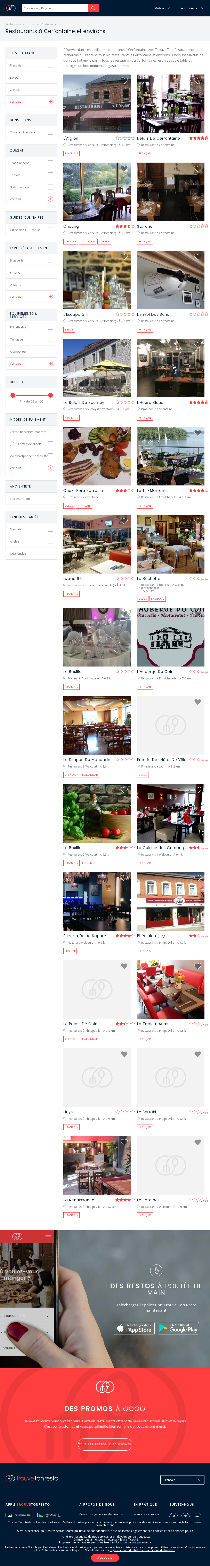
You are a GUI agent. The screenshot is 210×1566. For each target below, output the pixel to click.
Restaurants (13, 24)
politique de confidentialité (91, 1531)
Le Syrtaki (146, 1112)
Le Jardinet (148, 1200)
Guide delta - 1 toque (25, 230)
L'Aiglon (70, 138)
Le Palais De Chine (81, 1024)
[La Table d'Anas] (170, 989)
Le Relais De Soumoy (83, 403)
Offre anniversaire (22, 132)
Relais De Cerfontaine (158, 138)
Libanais (145, 951)
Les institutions (20, 499)
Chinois (15, 89)
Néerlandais (18, 553)
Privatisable (18, 327)
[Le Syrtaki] (170, 1077)
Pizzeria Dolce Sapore (84, 936)
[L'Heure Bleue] (170, 368)
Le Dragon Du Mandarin (86, 760)
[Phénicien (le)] (170, 901)
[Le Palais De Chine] (97, 989)
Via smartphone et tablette (29, 456)
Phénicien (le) (151, 936)
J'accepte (105, 1557)
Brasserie (17, 260)
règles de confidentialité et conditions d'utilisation (142, 1550)
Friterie (15, 272)
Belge (14, 77)
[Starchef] (170, 192)
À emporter (18, 351)
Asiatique (88, 241)
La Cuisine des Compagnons (165, 848)
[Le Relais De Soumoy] (97, 368)
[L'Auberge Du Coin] (170, 637)
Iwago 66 (72, 579)
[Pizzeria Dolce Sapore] (97, 901)
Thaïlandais (89, 775)
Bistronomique (20, 187)
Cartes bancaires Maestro (28, 432)
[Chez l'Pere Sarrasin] (97, 456)
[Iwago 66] (97, 544)
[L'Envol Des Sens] (170, 280)
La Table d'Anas (152, 1024)
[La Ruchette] (170, 544)
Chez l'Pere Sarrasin (83, 491)
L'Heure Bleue (150, 403)
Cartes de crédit (29, 444)
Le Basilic (72, 672)
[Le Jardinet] (170, 1165)
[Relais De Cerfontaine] (170, 104)
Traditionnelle (19, 163)
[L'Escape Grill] (97, 280)
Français (15, 65)
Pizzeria (15, 284)
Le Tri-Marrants (152, 491)
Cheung (71, 226)
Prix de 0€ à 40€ (31, 401)
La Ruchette (148, 579)
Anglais (15, 541)
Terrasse (16, 339)
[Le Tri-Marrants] (170, 456)
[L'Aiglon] (97, 104)
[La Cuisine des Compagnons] (170, 813)
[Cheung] (97, 192)
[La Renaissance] (97, 1165)
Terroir (15, 175)
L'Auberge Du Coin (155, 672)
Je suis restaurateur (146, 1514)
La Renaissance (78, 1200)
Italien (87, 863)
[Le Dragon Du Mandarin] (97, 725)
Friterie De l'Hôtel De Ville (161, 760)
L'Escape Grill (76, 315)
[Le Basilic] (97, 637)
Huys (68, 1112)
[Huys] (97, 1077)
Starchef (145, 226)
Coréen (104, 241)
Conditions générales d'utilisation (101, 1514)
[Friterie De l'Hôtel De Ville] (170, 725)
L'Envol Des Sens (153, 315)
